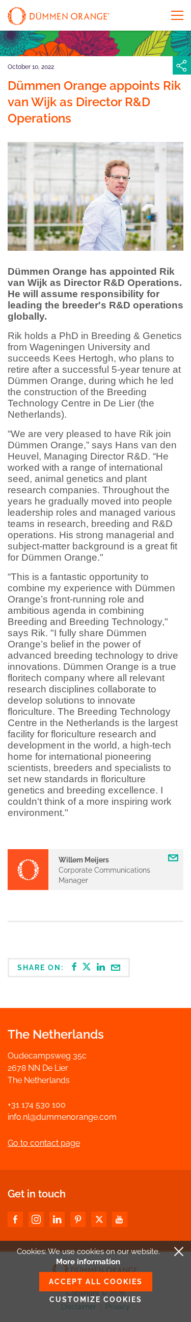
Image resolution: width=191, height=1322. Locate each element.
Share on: (41, 968)
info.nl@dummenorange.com (62, 1117)
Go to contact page (44, 1143)
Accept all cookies (96, 1282)
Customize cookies (95, 1299)
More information (88, 1261)
